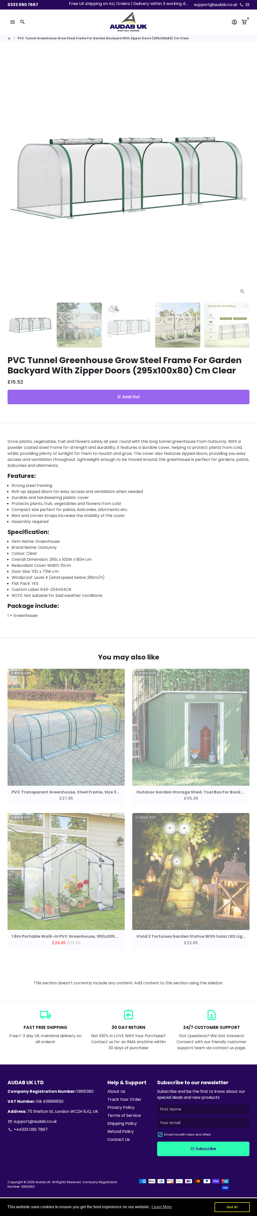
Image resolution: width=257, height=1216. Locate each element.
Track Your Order (124, 1099)
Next (242, 178)
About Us (116, 1091)
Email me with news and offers (187, 1134)
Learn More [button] (162, 1207)
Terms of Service (124, 1115)
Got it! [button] (232, 1207)
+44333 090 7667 (28, 1129)
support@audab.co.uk (32, 1121)
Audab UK (42, 1182)
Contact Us (118, 1139)
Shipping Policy (122, 1123)
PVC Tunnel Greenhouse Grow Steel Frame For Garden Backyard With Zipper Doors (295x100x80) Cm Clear (103, 38)
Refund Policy (120, 1131)
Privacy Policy (121, 1107)
